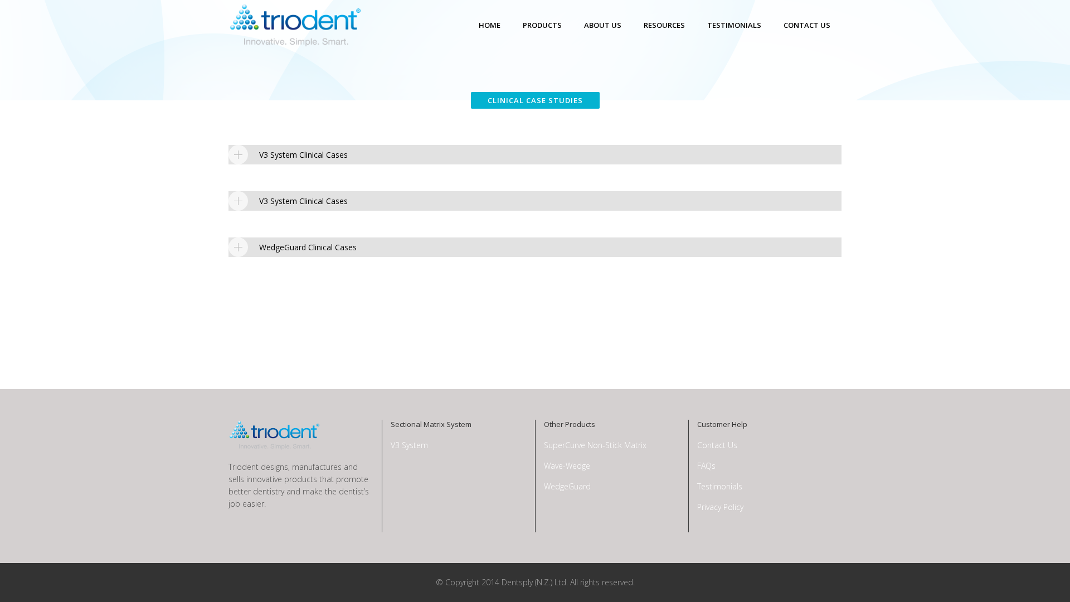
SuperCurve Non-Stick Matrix (595, 445)
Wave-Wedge (567, 465)
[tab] (535, 154)
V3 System (409, 445)
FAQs (706, 465)
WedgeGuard (567, 486)
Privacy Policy (720, 507)
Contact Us (717, 445)
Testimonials (719, 486)
